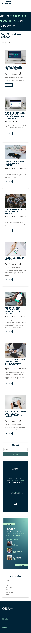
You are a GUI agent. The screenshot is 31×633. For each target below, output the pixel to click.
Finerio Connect (6, 42)
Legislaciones (9, 585)
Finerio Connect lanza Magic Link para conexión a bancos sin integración (15, 115)
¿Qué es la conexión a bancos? (14, 259)
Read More (8, 85)
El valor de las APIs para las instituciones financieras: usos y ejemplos (15, 414)
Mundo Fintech (9, 587)
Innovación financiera (11, 582)
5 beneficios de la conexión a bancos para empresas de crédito (13, 310)
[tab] (15, 7)
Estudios (8, 580)
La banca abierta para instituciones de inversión (14, 163)
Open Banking (9, 592)
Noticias (8, 589)
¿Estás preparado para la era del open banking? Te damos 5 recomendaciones (15, 362)
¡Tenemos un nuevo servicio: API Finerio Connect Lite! (13, 68)
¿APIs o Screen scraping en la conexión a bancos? (15, 211)
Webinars (8, 594)
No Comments (14, 73)
